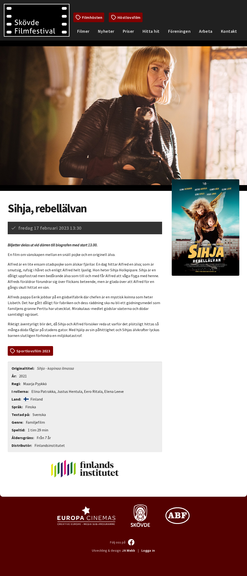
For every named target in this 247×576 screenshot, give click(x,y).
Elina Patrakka (43, 391)
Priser (128, 31)
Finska (30, 406)
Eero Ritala (93, 391)
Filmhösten (92, 17)
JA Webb (128, 550)
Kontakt (229, 31)
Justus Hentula (69, 391)
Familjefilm (35, 422)
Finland (36, 399)
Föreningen (179, 31)
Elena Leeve (114, 391)
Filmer (83, 31)
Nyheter (106, 31)
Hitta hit (151, 31)
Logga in (148, 550)
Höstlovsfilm (129, 17)
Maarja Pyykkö (35, 383)
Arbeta (206, 31)
